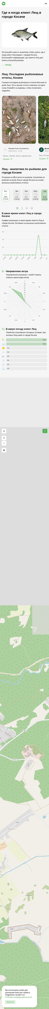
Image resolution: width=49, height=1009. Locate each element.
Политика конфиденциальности (18, 997)
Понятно (10, 1002)
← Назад (7, 65)
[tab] (17, 208)
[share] (4, 431)
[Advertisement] (24, 401)
